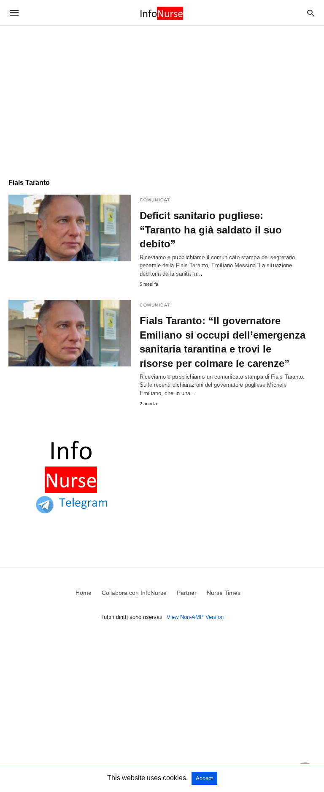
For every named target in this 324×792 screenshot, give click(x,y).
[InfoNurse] (162, 12)
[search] (311, 13)
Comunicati (156, 200)
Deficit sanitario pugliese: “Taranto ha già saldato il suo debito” (211, 230)
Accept (204, 778)
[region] (162, 97)
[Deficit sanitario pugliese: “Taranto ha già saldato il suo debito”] (69, 228)
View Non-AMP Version (195, 617)
